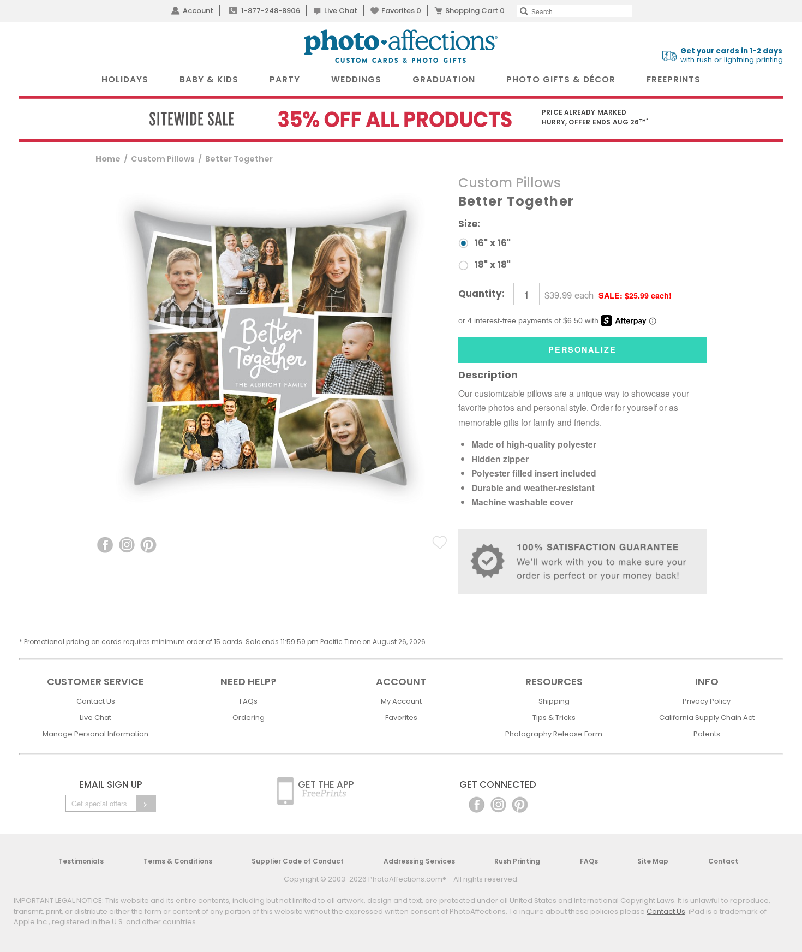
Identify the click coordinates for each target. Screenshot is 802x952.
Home (108, 158)
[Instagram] (498, 803)
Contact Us (95, 701)
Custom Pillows (163, 158)
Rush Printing (517, 861)
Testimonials (81, 861)
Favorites (401, 10)
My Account (401, 701)
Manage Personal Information (95, 734)
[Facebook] (476, 803)
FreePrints (674, 79)
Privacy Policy (707, 701)
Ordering (248, 717)
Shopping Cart (475, 10)
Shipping (554, 701)
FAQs (249, 701)
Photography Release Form (553, 734)
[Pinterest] (520, 803)
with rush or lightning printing (731, 55)
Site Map (652, 861)
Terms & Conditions (177, 861)
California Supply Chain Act (707, 717)
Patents (706, 734)
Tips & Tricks (554, 717)
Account (198, 10)
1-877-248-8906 (270, 10)
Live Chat (340, 10)
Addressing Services (419, 861)
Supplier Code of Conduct (298, 861)
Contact (723, 861)
